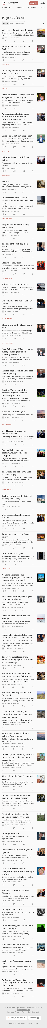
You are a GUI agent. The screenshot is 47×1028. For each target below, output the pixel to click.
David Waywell (16, 841)
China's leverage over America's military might (17, 927)
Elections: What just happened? (17, 136)
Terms (24, 1012)
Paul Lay (18, 526)
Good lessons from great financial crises (14, 432)
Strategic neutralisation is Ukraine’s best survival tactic (16, 815)
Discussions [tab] (19, 24)
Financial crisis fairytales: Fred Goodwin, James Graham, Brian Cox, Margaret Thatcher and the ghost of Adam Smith (17, 638)
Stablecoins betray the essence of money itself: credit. (18, 740)
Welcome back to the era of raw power (17, 302)
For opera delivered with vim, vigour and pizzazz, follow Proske (18, 675)
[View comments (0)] (14, 41)
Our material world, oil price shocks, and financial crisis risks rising (17, 200)
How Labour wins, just (12, 553)
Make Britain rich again (13, 411)
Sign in (42, 3)
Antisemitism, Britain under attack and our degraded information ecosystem (15, 117)
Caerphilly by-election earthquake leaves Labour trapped (14, 453)
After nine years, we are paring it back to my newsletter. (18, 913)
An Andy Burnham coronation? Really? (16, 47)
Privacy (17, 1012)
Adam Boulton (16, 901)
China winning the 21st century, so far (17, 326)
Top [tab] (11, 24)
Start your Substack (17, 1018)
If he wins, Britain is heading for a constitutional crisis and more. (15, 603)
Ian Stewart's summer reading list (16, 962)
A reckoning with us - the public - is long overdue (17, 164)
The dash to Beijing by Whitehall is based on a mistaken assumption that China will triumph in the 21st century (18, 267)
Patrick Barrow (16, 787)
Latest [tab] (5, 24)
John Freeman (16, 768)
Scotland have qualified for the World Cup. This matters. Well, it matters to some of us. (16, 399)
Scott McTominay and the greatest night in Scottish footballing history (14, 393)
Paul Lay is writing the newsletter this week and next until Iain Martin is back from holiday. (17, 541)
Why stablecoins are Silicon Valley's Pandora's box (15, 734)
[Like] (3, 687)
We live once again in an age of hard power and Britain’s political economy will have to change (16, 250)
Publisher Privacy (36, 1007)
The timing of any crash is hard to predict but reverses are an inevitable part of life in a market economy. (18, 437)
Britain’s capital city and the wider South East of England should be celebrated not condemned (18, 34)
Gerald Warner (20, 825)
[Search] (43, 23)
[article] (23, 35)
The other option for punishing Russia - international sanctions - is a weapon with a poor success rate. (17, 821)
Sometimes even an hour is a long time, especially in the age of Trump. (17, 948)
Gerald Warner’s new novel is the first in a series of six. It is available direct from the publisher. (17, 584)
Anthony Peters (17, 860)
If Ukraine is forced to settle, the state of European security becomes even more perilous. (17, 377)
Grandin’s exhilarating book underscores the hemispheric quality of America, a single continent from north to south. (18, 764)
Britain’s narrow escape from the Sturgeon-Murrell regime (18, 96)
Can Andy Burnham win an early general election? (17, 71)
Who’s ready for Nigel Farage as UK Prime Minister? (17, 597)
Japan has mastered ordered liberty (16, 535)
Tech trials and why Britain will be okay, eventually (17, 497)
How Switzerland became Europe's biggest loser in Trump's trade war (18, 871)
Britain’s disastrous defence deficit (15, 158)
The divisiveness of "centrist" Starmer (16, 891)
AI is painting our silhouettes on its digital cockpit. (15, 837)
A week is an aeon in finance (15, 944)
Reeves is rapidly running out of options (17, 851)
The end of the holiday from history (15, 245)
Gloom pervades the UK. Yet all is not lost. (16, 502)
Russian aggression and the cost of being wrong (17, 372)
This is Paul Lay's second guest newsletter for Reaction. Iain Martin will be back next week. (17, 521)
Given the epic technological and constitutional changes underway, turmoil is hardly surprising (15, 231)
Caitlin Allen (16, 665)
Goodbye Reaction (10, 833)
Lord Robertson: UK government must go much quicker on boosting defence (17, 352)
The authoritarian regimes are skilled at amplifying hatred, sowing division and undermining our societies (17, 123)
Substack (12, 1023)
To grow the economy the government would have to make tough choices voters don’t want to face (17, 459)
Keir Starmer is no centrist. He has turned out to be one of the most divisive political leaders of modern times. (18, 897)
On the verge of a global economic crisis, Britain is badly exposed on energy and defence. (18, 207)
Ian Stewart (15, 971)
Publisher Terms (23, 1010)
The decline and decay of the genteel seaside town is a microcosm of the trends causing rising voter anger (16, 622)
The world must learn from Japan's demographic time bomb (17, 658)
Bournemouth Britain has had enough (16, 617)
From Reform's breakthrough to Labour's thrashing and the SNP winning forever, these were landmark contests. (18, 140)
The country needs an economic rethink (17, 414)
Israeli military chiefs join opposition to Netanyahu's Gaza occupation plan (17, 714)
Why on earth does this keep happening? (15, 226)
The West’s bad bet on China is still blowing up (16, 473)
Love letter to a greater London (17, 30)
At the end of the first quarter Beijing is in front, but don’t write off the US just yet (17, 331)
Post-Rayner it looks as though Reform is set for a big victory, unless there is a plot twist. (18, 557)
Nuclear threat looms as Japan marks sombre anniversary (16, 796)
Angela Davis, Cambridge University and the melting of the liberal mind (18, 983)
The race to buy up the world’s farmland (16, 694)
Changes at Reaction (12, 909)
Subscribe (33, 3)
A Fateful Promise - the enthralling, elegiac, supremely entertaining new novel (17, 577)
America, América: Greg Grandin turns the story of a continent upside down (18, 757)
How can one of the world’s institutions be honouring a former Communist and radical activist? (17, 989)
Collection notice (34, 1012)
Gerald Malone (16, 684)
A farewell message (9, 662)
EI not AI (6, 181)
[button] (4, 7)
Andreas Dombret (18, 746)
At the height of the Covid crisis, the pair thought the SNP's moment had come (17, 101)
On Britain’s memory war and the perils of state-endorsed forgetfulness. (17, 783)
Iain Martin (15, 38)
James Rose (15, 703)
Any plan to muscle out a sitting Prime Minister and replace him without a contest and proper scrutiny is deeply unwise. (17, 53)
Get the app (34, 1018)
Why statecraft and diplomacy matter (16, 516)
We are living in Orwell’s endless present (17, 777)
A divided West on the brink (15, 284)
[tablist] (13, 23)
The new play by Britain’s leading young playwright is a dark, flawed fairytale (17, 644)
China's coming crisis (12, 263)
